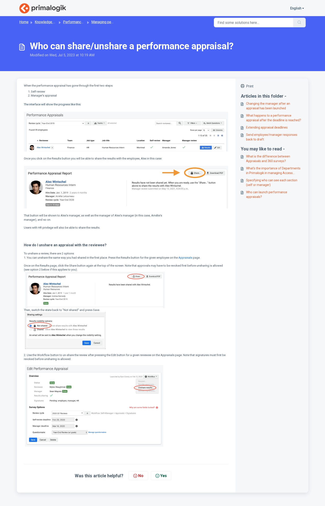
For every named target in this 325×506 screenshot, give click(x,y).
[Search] (299, 22)
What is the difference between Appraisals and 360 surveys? (268, 159)
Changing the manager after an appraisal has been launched (268, 106)
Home (24, 22)
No (140, 475)
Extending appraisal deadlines (267, 127)
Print (249, 86)
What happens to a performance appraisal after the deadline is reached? (273, 118)
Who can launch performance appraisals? (266, 194)
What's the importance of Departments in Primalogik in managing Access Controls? (273, 171)
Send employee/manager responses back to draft (271, 137)
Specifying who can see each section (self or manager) (271, 182)
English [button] (295, 8)
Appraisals (185, 257)
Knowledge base (48, 22)
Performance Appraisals (82, 22)
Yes (163, 475)
